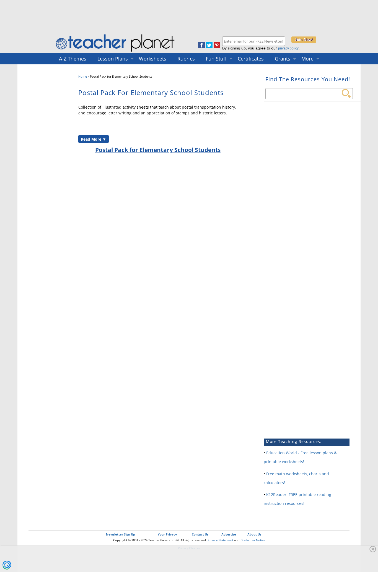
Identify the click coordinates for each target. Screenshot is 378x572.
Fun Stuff (216, 58)
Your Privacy (167, 534)
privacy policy (288, 48)
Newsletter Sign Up (120, 534)
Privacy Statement (220, 540)
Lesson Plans (112, 58)
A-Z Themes (72, 58)
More (307, 58)
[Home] (115, 51)
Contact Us (200, 534)
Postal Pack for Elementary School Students (158, 150)
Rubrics (186, 58)
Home (82, 76)
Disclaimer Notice (252, 540)
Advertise (228, 534)
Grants (282, 58)
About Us (254, 534)
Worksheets (152, 58)
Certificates (251, 58)
